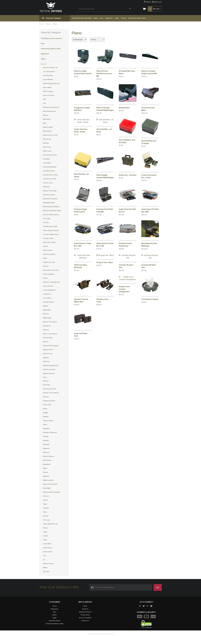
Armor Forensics (48, 95)
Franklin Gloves (48, 238)
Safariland (46, 428)
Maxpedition (47, 310)
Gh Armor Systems (49, 254)
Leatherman (47, 294)
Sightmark (46, 448)
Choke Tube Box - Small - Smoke (81, 130)
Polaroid (45, 381)
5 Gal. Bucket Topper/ (149, 299)
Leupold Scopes (48, 302)
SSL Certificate (146, 627)
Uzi (44, 559)
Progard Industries (49, 401)
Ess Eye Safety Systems (51, 214)
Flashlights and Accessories (51, 38)
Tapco (45, 504)
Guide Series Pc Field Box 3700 (104, 245)
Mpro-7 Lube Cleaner (50, 334)
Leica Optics (47, 298)
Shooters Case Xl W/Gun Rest (81, 300)
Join (157, 587)
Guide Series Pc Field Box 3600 (82, 245)
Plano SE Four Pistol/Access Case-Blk (104, 73)
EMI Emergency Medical (51, 206)
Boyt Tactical (47, 131)
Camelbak (46, 159)
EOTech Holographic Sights (52, 210)
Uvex (44, 555)
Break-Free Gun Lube (50, 135)
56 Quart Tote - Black (104, 262)
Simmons (46, 452)
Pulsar (45, 408)
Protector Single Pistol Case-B (80, 210)
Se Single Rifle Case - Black (127, 72)
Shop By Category (53, 18)
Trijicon (45, 528)
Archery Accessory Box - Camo (149, 176)
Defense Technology (50, 191)
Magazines (109, 18)
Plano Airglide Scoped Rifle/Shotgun (105, 176)
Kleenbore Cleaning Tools (51, 282)
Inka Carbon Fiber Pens (51, 270)
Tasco (45, 512)
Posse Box (46, 385)
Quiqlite (45, 412)
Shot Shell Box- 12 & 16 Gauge (127, 141)
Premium (46, 397)
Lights (117, 18)
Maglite (45, 306)
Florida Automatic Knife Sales (82, 18)
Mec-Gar (46, 314)
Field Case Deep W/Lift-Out (80, 266)
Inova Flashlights (48, 274)
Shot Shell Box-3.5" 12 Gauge (149, 142)
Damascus (46, 187)
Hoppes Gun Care (49, 262)
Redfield (45, 416)
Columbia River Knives (50, 175)
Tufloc (45, 540)
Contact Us (85, 620)
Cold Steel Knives (49, 171)
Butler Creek (47, 151)
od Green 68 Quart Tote (148, 266)
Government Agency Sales (137, 18)
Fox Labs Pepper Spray (51, 234)
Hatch (45, 258)
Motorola (46, 330)
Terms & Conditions (85, 618)
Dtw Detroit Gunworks (50, 198)
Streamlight (47, 488)
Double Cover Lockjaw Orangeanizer (124, 289)
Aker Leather (47, 87)
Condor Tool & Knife (49, 179)
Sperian (45, 472)
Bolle (44, 123)
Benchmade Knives (49, 111)
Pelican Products (48, 373)
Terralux (45, 516)
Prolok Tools (47, 404)
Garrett (45, 246)
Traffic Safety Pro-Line (50, 524)
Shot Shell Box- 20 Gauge (81, 175)
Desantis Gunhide (49, 194)
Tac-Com (46, 496)
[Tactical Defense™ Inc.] (56, 7)
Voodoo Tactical (48, 563)
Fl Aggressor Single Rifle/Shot (82, 109)
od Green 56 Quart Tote (126, 266)
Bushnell (46, 143)
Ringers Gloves (48, 420)
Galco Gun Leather (49, 242)
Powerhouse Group (49, 389)
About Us (85, 609)
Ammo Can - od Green (127, 175)
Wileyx (45, 567)
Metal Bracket (124, 108)
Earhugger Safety (49, 202)
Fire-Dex (46, 222)
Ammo (54, 606)
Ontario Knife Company (51, 345)
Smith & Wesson (48, 456)
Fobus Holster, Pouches (51, 230)
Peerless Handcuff (49, 369)
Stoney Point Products (50, 484)
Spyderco (46, 476)
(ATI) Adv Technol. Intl (50, 67)
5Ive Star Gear (48, 75)
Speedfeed (46, 464)
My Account (158, 2)
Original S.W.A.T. (48, 349)
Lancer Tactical (48, 286)
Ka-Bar (45, 278)
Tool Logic (46, 520)
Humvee (46, 266)
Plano (45, 377)
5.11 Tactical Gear (49, 71)
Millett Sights (47, 318)
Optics (96, 18)
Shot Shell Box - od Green (104, 130)
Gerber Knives (48, 250)
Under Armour (47, 548)
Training (123, 18)
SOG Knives (47, 460)
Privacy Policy (85, 615)
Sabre (45, 424)
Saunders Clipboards (50, 432)
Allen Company (48, 91)
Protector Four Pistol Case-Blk (104, 210)
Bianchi (45, 115)
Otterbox (46, 357)
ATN (44, 103)
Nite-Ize (45, 341)
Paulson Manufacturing (50, 365)
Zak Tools (46, 571)
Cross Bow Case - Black (148, 109)
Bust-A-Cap (47, 147)
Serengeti (46, 444)
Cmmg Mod (47, 163)
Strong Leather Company (51, 492)
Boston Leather (48, 127)
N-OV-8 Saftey (48, 337)
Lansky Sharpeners (49, 290)
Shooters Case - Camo (102, 300)
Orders (147, 2)
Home (41, 24)
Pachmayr (46, 361)
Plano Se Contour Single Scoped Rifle (149, 72)
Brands (48, 24)
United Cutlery (47, 551)
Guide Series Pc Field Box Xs (127, 210)
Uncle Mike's (47, 544)
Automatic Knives (54, 620)
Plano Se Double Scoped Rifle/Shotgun (105, 109)
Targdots (46, 508)
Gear (101, 18)
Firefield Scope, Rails (50, 226)
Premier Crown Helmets (51, 393)
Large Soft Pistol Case (80, 335)
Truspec (45, 536)
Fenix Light (46, 218)
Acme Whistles (48, 79)
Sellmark (46, 440)
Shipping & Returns (85, 612)
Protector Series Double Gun (125, 245)
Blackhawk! (46, 119)
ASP (44, 99)
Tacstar (45, 500)
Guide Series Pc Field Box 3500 (149, 210)
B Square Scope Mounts (51, 107)
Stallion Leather (48, 480)
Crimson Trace (48, 183)
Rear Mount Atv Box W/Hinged (149, 245)
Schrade (46, 436)
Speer (45, 468)
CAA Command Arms (50, 155)
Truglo (45, 532)
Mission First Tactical (50, 322)
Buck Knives (47, 139)
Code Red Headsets (49, 167)
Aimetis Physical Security (51, 83)
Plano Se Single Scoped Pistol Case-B (82, 72)
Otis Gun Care (48, 353)
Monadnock (47, 326)
